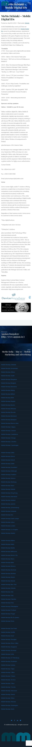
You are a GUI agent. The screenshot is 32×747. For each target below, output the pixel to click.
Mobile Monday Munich (8, 577)
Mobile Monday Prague (8, 614)
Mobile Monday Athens (8, 372)
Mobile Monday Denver (8, 456)
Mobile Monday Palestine (8, 599)
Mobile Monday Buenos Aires (9, 423)
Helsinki (27, 23)
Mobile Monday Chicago (8, 438)
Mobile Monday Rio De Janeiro (10, 617)
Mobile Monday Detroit (8, 460)
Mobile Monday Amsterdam (9, 368)
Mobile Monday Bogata (8, 401)
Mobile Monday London (8, 526)
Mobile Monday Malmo (8, 540)
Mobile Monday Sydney (8, 665)
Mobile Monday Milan (7, 562)
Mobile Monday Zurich (7, 709)
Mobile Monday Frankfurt (8, 474)
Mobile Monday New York (8, 584)
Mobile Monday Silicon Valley (9, 643)
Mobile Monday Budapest (8, 419)
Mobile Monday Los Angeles (9, 529)
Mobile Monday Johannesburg (10, 507)
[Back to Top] (25, 740)
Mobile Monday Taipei (7, 669)
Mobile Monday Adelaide (8, 365)
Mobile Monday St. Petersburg (10, 658)
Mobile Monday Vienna (8, 694)
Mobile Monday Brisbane (8, 408)
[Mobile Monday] (5, 3)
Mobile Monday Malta (7, 544)
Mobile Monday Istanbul (8, 500)
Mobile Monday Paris (7, 603)
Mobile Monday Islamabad (9, 496)
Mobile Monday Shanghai (8, 639)
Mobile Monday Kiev (7, 515)
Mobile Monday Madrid (8, 533)
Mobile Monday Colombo (8, 441)
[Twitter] (20, 720)
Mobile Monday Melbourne (9, 551)
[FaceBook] (14, 720)
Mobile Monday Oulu (7, 595)
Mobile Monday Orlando (8, 588)
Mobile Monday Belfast (8, 394)
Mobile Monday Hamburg (8, 482)
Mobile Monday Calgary (8, 427)
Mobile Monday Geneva (8, 478)
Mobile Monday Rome (7, 621)
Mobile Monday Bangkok (8, 383)
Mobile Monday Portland (8, 610)
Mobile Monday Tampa (8, 676)
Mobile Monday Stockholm (9, 661)
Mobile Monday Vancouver (9, 691)
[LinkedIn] (17, 720)
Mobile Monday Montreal (8, 570)
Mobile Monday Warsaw (8, 702)
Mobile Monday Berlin (7, 397)
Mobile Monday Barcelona (9, 387)
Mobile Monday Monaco (8, 566)
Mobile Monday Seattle (8, 632)
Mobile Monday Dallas (7, 452)
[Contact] (11, 720)
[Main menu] (29, 3)
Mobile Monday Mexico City (9, 555)
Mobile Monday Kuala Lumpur (10, 518)
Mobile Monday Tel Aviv (8, 680)
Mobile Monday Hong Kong (9, 493)
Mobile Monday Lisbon (8, 522)
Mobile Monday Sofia (7, 654)
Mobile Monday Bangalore (9, 379)
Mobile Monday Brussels (8, 412)
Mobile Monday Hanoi (7, 485)
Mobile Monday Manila (8, 548)
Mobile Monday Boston (8, 405)
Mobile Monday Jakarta (8, 504)
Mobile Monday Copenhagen (9, 445)
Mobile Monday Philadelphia (9, 606)
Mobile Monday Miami (7, 559)
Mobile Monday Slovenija (8, 650)
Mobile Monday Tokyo (7, 683)
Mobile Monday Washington (9, 705)
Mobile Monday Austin (7, 376)
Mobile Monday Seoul (7, 636)
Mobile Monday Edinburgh (9, 471)
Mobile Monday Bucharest (9, 416)
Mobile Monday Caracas (8, 430)
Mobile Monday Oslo (7, 592)
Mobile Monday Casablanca (9, 434)
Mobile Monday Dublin (7, 463)
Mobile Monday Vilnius (7, 698)
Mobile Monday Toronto (8, 687)
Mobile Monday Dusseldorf (9, 467)
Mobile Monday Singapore (9, 647)
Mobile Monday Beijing (8, 390)
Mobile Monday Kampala (8, 511)
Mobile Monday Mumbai (8, 573)
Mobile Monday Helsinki (8, 489)
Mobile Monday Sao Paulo (9, 628)
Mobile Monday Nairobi (8, 581)
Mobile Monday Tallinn (8, 672)
